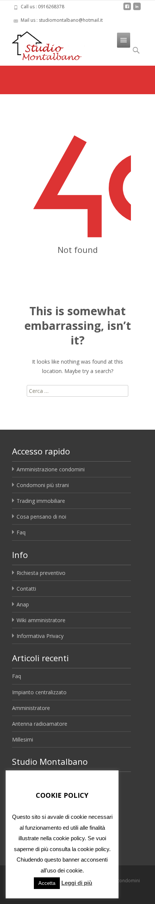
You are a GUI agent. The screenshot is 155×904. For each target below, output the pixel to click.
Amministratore (31, 707)
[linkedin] (137, 9)
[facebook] (127, 9)
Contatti (26, 588)
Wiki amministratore (41, 620)
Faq (21, 532)
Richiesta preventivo (41, 572)
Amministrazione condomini (51, 469)
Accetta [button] (46, 883)
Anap (23, 604)
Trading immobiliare (41, 500)
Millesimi (22, 739)
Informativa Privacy (40, 635)
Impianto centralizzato (39, 692)
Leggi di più (76, 883)
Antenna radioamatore (39, 723)
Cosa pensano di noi (41, 516)
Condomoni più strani (43, 485)
